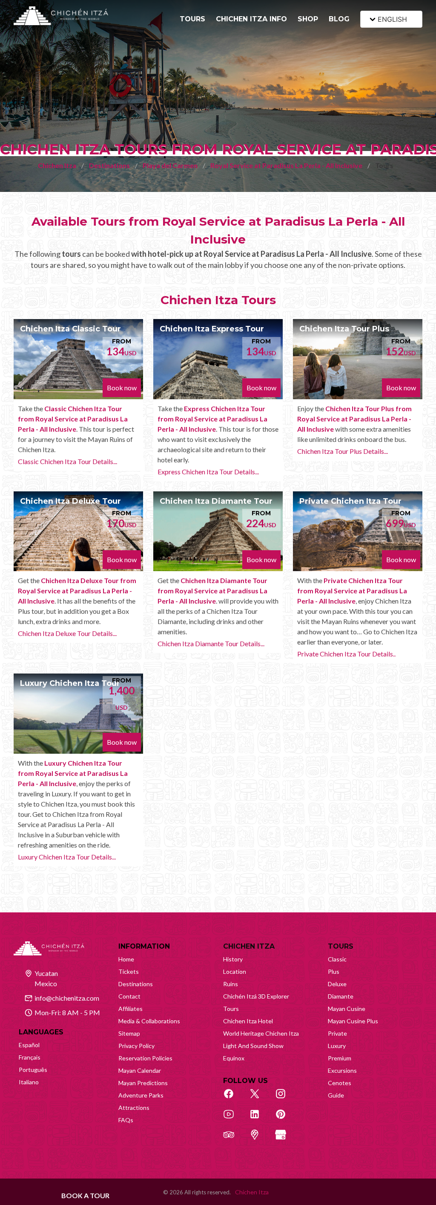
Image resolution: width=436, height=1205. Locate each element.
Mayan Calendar (139, 1070)
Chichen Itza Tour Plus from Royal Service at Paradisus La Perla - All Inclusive (354, 418)
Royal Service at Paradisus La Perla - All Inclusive (286, 165)
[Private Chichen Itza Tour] (357, 531)
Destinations (109, 165)
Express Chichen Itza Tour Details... (208, 471)
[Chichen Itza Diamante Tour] (218, 531)
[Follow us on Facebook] (233, 1098)
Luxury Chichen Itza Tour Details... (67, 857)
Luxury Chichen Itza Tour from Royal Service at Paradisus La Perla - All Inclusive (73, 773)
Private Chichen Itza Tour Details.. (346, 654)
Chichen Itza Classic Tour (70, 329)
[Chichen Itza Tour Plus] (357, 359)
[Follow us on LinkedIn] (259, 1119)
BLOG (339, 19)
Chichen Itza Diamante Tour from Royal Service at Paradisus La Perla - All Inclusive (212, 590)
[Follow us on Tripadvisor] (233, 1139)
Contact (129, 996)
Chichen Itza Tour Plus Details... (342, 451)
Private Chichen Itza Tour (350, 501)
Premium (339, 1058)
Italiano (29, 1082)
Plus (333, 971)
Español (29, 1044)
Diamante (340, 996)
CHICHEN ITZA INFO (251, 19)
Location (234, 971)
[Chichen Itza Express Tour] (218, 359)
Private (337, 1033)
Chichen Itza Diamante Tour (216, 501)
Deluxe (337, 983)
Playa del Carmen (170, 165)
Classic (337, 959)
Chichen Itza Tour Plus (344, 329)
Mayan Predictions (143, 1082)
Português (33, 1069)
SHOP (308, 19)
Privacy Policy (136, 1045)
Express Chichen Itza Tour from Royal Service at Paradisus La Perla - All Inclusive (212, 418)
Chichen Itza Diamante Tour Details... (211, 643)
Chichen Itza (57, 165)
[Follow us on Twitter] (259, 1098)
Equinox (233, 1058)
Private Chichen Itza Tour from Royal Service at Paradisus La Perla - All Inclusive (352, 590)
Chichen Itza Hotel (248, 1021)
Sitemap (129, 1033)
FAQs (125, 1120)
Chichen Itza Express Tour (212, 329)
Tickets (128, 971)
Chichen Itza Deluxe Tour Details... (67, 633)
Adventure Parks (141, 1095)
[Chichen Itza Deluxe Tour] (78, 531)
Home (126, 959)
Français (29, 1057)
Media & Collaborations (149, 1021)
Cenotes (339, 1082)
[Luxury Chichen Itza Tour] (78, 714)
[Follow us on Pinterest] (285, 1119)
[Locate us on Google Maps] (259, 1139)
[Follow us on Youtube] (233, 1119)
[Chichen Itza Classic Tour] (78, 359)
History (233, 959)
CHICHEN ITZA (249, 946)
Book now (122, 387)
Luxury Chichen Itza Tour (70, 683)
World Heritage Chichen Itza (261, 1033)
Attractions (133, 1107)
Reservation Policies (145, 1058)
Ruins (230, 983)
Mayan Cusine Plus (353, 1021)
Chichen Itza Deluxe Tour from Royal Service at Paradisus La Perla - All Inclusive (77, 590)
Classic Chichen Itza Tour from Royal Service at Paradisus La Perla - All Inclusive (73, 418)
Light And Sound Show (253, 1045)
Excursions (342, 1070)
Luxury (337, 1045)
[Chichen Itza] (61, 15)
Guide (336, 1095)
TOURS (192, 19)
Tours (231, 1008)
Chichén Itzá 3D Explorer (256, 996)
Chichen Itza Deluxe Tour (70, 501)
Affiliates (130, 1008)
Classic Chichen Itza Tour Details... (67, 461)
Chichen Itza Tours (218, 300)
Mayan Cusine (346, 1008)
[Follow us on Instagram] (285, 1098)
